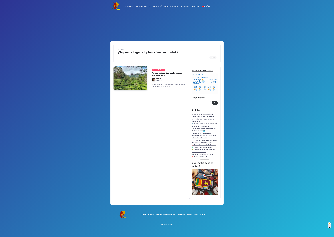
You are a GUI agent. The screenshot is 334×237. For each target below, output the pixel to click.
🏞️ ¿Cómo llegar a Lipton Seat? (202, 147)
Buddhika (159, 78)
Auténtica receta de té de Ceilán (202, 154)
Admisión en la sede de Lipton (201, 133)
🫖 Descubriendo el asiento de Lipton (204, 145)
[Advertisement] (167, 25)
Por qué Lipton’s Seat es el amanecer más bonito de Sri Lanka (167, 74)
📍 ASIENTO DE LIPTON (199, 156)
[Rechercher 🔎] (215, 103)
